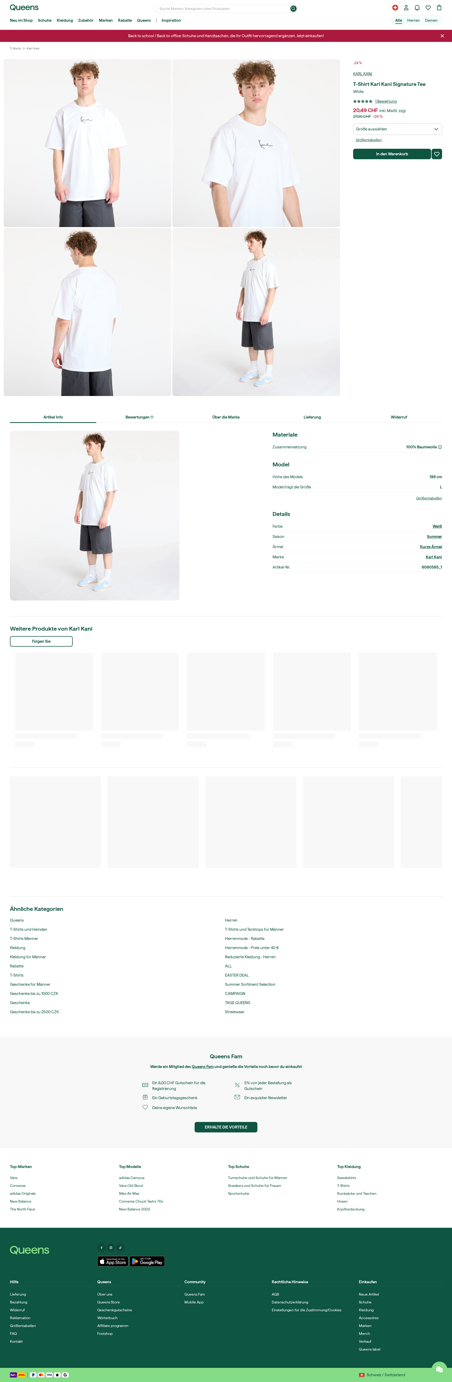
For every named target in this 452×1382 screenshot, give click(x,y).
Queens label (369, 1349)
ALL (228, 966)
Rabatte (125, 20)
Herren (413, 20)
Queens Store (108, 1302)
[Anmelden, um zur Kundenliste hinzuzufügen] (437, 154)
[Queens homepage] (24, 7)
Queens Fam (203, 1066)
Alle (398, 20)
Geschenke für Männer (30, 984)
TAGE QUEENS (237, 1002)
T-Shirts (17, 975)
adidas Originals (23, 1193)
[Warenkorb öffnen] (439, 7)
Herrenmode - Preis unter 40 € (252, 947)
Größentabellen (369, 140)
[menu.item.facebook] (101, 1247)
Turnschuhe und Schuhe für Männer (257, 1178)
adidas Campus (131, 1178)
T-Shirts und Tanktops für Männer (254, 929)
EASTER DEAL (237, 975)
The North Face (22, 1209)
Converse (18, 1185)
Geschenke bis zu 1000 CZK (34, 993)
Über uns (104, 1294)
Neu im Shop (21, 20)
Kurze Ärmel (431, 546)
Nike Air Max (129, 1193)
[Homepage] (51, 1250)
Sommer (434, 536)
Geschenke (20, 1002)
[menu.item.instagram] (111, 1247)
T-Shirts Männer (24, 938)
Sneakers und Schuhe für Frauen (254, 1185)
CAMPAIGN (235, 993)
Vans (14, 1178)
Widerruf (17, 1310)
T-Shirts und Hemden (28, 929)
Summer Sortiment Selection (250, 984)
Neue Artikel (369, 1294)
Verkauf (365, 1341)
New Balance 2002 (134, 1209)
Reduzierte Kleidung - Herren (250, 957)
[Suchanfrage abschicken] (293, 8)
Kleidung (65, 20)
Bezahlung (18, 1302)
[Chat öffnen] (439, 1369)
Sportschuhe (238, 1193)
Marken (106, 20)
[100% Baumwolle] (440, 447)
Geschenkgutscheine (114, 1310)
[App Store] (113, 1261)
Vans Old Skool (131, 1185)
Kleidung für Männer (28, 957)
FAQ (13, 1333)
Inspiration (171, 20)
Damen (431, 20)
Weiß (437, 526)
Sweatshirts (346, 1178)
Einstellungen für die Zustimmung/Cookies (306, 1310)
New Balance (20, 1201)
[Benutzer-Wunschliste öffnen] (428, 7)
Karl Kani (362, 73)
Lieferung (18, 1294)
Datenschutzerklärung (290, 1302)
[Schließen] (442, 36)
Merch (364, 1333)
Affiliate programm (112, 1326)
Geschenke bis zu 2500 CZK (34, 1012)
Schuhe (45, 20)
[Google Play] (147, 1261)
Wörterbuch (107, 1318)
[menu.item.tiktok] (120, 1247)
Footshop (105, 1333)
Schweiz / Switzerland (386, 1375)
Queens (144, 20)
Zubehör (86, 20)
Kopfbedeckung (350, 1209)
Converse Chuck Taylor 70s (141, 1201)
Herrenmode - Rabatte (244, 938)
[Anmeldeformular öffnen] (406, 7)
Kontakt (16, 1341)
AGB (275, 1294)
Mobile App (194, 1302)
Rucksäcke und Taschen (356, 1193)
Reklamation (20, 1318)
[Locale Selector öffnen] (395, 7)
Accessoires (368, 1318)
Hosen (342, 1201)
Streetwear (235, 1012)
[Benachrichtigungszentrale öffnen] (417, 7)
